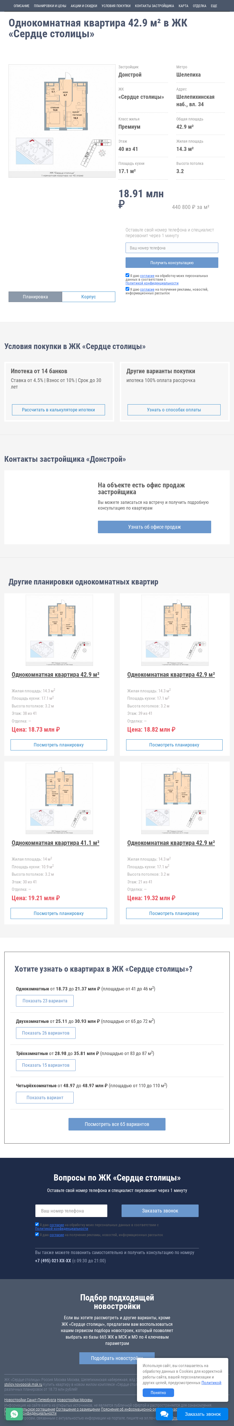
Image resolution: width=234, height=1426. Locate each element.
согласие (147, 276)
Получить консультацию (172, 262)
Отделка (199, 6)
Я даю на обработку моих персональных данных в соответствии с (97, 1227)
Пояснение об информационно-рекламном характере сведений (152, 1409)
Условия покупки (116, 6)
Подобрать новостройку (117, 1358)
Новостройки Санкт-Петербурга (30, 1400)
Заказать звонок (160, 1211)
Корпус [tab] (88, 296)
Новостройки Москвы (74, 1400)
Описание (21, 6)
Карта (183, 6)
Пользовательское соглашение (29, 1409)
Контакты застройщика (154, 6)
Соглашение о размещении (78, 1409)
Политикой (211, 1382)
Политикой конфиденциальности (152, 283)
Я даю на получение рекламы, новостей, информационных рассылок (167, 291)
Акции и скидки (84, 6)
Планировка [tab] (35, 296)
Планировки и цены (50, 6)
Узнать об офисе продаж (154, 527)
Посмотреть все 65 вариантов (117, 1124)
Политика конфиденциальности (30, 1413)
